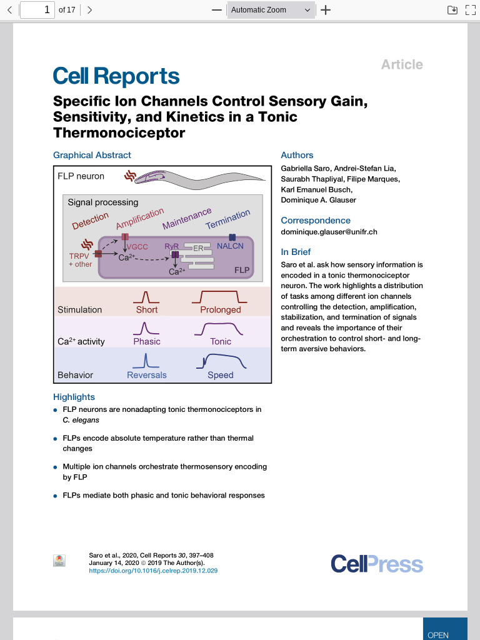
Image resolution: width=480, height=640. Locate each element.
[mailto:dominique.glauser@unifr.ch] (328, 232)
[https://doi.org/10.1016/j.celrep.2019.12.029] (153, 571)
